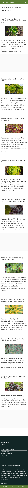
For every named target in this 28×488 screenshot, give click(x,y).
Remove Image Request (7, 449)
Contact (3, 444)
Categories (4, 483)
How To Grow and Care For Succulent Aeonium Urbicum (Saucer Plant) (13, 20)
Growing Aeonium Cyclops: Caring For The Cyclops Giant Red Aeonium (13, 200)
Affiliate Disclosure (6, 456)
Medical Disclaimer (6, 453)
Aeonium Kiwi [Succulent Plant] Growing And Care (12, 258)
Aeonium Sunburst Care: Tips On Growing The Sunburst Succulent (12, 300)
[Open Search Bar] (21, 2)
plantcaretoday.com (12, 486)
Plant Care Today (7, 2)
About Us (3, 447)
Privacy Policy (5, 451)
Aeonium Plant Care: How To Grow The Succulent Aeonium (13, 377)
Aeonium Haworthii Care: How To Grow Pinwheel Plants (12, 340)
